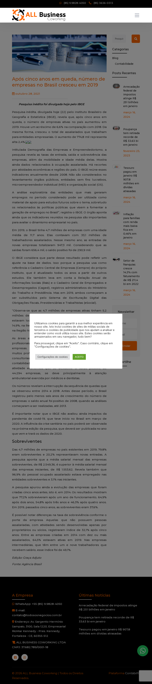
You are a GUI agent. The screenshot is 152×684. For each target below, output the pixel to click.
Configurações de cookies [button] (52, 356)
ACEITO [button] (79, 356)
